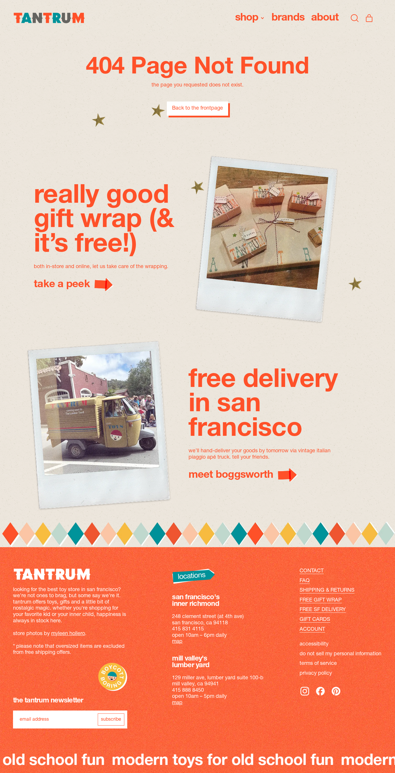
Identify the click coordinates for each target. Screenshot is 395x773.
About (325, 18)
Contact (312, 571)
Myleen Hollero (68, 634)
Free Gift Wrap (321, 600)
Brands (288, 18)
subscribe (111, 719)
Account (312, 629)
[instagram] (305, 695)
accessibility (314, 644)
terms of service (318, 663)
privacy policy (316, 673)
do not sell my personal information (340, 654)
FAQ (305, 581)
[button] (355, 18)
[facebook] (320, 695)
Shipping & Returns (327, 590)
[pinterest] (336, 695)
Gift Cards (315, 619)
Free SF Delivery (323, 610)
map (177, 641)
